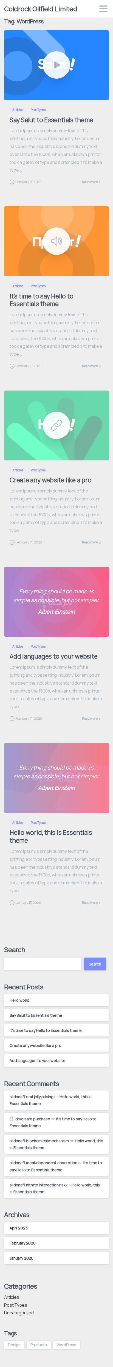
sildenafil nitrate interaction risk (38, 1184)
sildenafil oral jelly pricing (31, 1096)
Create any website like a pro (50, 480)
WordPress (66, 1344)
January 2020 (21, 1258)
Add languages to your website (53, 656)
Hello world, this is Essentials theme (51, 836)
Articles (11, 1297)
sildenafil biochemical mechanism (39, 1140)
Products (38, 1344)
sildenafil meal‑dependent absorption (43, 1162)
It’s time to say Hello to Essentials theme (41, 300)
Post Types (15, 1305)
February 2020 (23, 1243)
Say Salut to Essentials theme (51, 120)
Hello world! (20, 1000)
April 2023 (18, 1228)
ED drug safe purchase (30, 1118)
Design (14, 1344)
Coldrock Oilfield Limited (40, 8)
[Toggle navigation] (103, 8)
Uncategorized (19, 1313)
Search (14, 949)
